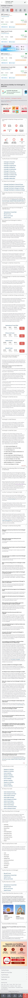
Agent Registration (4, 988)
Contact (10, 984)
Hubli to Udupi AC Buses (9, 802)
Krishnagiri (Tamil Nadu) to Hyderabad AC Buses (14, 186)
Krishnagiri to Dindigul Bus (9, 167)
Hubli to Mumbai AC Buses (9, 791)
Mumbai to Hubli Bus (8, 774)
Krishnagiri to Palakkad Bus (9, 176)
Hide (24, 763)
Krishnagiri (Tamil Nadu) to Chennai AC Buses (13, 184)
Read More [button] (9, 101)
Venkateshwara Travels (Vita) (18, 199)
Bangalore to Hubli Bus (9, 769)
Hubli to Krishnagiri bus (7, 520)
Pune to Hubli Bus (7, 773)
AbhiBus (10, 991)
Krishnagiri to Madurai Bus (9, 178)
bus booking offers (20, 484)
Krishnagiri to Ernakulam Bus (10, 169)
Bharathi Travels (20, 200)
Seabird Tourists (13, 200)
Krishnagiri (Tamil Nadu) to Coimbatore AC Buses (14, 189)
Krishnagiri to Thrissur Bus (9, 171)
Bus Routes (7, 98)
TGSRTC (18, 916)
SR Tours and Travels (8, 215)
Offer (5, 984)
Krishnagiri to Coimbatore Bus (10, 174)
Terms (17, 984)
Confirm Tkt (16, 991)
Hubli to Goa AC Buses (8, 801)
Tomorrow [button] (7, 7)
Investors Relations (11, 987)
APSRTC (6, 916)
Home (2, 98)
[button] (2, 2)
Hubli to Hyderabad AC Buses (10, 806)
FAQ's (14, 984)
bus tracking (20, 704)
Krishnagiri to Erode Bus (9, 163)
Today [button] (3, 7)
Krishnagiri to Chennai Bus (9, 161)
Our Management (4, 987)
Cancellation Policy (19, 987)
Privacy (19, 984)
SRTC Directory (7, 902)
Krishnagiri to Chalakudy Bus (10, 172)
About (8, 984)
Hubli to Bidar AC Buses (9, 797)
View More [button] (23, 465)
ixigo (13, 991)
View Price (22, 328)
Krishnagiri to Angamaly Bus (10, 165)
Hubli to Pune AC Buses (9, 804)
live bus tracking (11, 499)
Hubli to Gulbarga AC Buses (10, 808)
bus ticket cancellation (15, 659)
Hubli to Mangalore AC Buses (10, 799)
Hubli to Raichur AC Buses (9, 795)
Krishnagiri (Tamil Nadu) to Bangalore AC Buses (14, 188)
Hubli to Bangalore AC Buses (10, 793)
